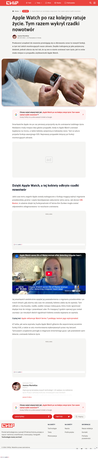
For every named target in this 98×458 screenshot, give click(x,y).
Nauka (59, 3)
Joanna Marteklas (23, 36)
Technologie (52, 428)
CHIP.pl (9, 447)
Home (17, 11)
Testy (38, 3)
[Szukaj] (90, 3)
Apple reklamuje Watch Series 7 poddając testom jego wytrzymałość (49, 318)
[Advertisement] (49, 229)
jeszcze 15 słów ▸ (27, 397)
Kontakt (85, 432)
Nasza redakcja (87, 428)
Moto (49, 3)
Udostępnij (19, 417)
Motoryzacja (52, 436)
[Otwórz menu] (94, 3)
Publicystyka (71, 3)
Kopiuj (80, 417)
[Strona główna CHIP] (12, 3)
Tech (29, 3)
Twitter (59, 417)
